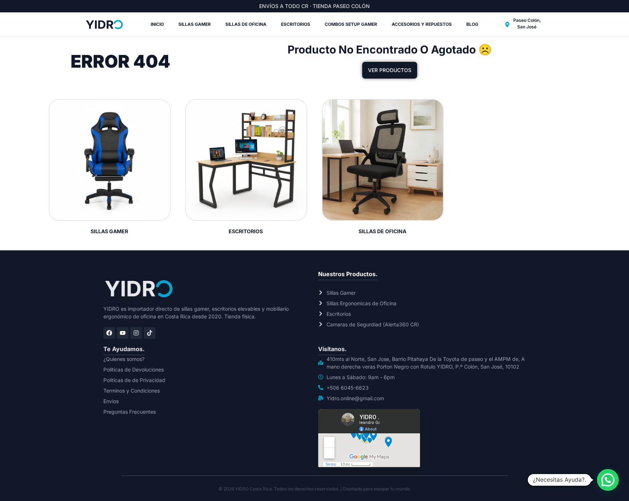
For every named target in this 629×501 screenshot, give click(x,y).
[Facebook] (109, 333)
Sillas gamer (194, 24)
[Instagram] (136, 333)
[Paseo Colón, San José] (507, 24)
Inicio (157, 24)
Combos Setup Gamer (351, 24)
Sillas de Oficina (245, 24)
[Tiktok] (149, 333)
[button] (608, 480)
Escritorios (295, 24)
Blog (472, 24)
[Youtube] (122, 333)
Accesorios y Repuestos (422, 24)
